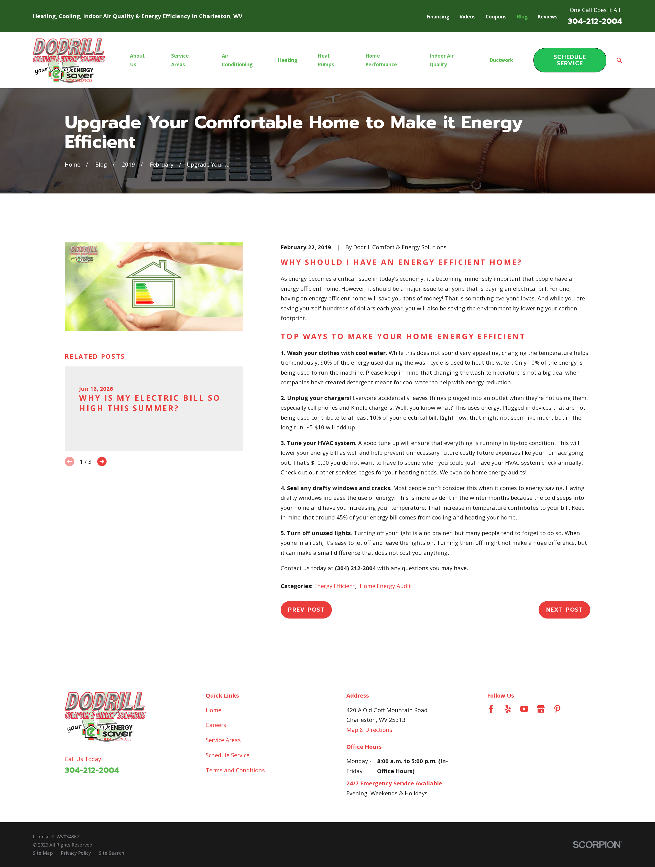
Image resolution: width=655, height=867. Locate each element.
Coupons (496, 16)
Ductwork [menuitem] (501, 60)
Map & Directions (369, 729)
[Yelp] (508, 709)
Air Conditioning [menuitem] (237, 60)
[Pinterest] (557, 709)
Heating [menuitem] (287, 60)
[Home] (69, 60)
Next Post (564, 609)
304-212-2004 (595, 21)
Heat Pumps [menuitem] (326, 60)
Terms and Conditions (235, 770)
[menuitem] (43, 853)
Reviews (548, 16)
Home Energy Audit (385, 586)
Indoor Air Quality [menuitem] (442, 60)
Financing (438, 16)
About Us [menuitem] (137, 60)
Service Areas (223, 740)
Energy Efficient (334, 586)
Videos (468, 16)
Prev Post (306, 609)
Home (213, 710)
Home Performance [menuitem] (381, 60)
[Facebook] (491, 709)
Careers (216, 725)
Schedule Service (570, 60)
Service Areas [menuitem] (180, 60)
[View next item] (102, 461)
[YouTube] (524, 709)
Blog (522, 16)
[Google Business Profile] (541, 709)
